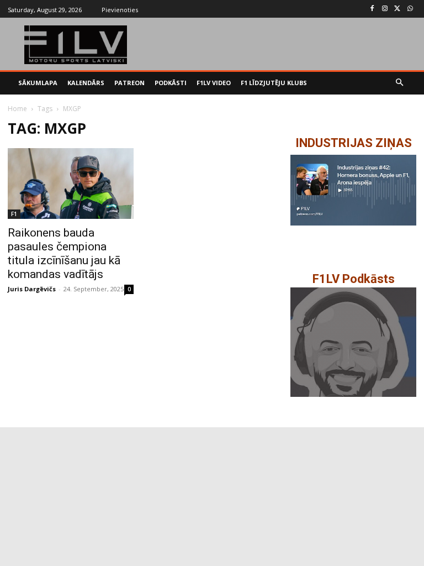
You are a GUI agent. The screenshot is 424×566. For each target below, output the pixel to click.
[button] (400, 83)
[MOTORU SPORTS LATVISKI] (75, 44)
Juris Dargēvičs (32, 289)
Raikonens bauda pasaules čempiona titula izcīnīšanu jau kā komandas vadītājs (64, 253)
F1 (14, 214)
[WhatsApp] (410, 9)
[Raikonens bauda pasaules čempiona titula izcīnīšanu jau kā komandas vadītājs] (71, 183)
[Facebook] (372, 9)
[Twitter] (397, 9)
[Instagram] (385, 9)
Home (17, 108)
